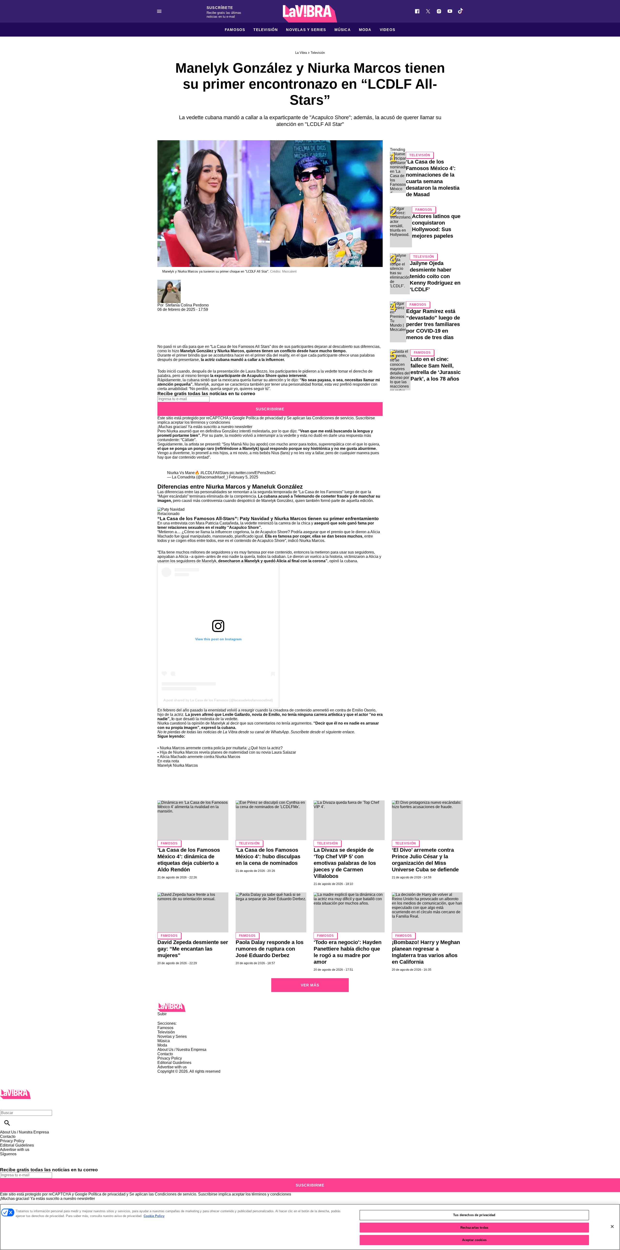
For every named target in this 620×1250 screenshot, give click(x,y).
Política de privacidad (264, 418)
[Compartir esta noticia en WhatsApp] (163, 314)
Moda (365, 30)
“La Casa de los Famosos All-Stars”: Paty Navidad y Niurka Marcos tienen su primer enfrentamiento (268, 518)
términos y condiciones (210, 422)
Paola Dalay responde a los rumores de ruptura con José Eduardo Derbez (269, 948)
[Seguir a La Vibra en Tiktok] (460, 11)
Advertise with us (172, 1067)
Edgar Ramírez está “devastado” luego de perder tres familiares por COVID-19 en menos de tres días (433, 324)
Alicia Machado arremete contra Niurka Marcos (200, 757)
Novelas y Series (306, 30)
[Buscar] (7, 1123)
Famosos (235, 30)
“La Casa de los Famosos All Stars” (240, 346)
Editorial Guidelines (174, 1063)
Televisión (265, 30)
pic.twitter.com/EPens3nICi (253, 473)
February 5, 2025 (243, 477)
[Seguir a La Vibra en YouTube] (449, 11)
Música (342, 30)
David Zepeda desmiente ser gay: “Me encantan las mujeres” (192, 948)
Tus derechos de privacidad (474, 1215)
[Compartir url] (162, 339)
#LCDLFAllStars (215, 473)
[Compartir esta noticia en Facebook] (175, 314)
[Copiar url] (168, 328)
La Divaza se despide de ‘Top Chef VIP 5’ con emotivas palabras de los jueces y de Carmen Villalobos (345, 863)
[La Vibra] (310, 14)
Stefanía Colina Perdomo (187, 305)
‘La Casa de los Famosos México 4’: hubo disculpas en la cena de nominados (268, 856)
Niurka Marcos (230, 351)
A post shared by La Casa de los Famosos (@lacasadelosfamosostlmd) (218, 700)
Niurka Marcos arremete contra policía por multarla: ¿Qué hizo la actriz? (221, 748)
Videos (387, 30)
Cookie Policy (154, 1216)
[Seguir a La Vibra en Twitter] (428, 11)
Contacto (165, 1054)
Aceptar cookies (474, 1240)
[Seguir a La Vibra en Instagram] (439, 11)
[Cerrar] (612, 1226)
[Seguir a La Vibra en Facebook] (417, 11)
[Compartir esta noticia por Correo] (198, 314)
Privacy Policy (169, 1058)
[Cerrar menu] (5, 1104)
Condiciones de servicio (333, 418)
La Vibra (301, 53)
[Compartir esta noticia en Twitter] (187, 314)
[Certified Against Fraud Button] (174, 1076)
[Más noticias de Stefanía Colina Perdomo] (169, 282)
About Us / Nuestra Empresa (181, 1049)
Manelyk (164, 765)
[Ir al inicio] (310, 1007)
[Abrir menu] (159, 11)
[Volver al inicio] (15, 1091)
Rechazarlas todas (474, 1227)
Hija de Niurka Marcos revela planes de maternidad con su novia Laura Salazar (228, 752)
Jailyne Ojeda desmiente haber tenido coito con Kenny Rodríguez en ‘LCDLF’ (435, 276)
